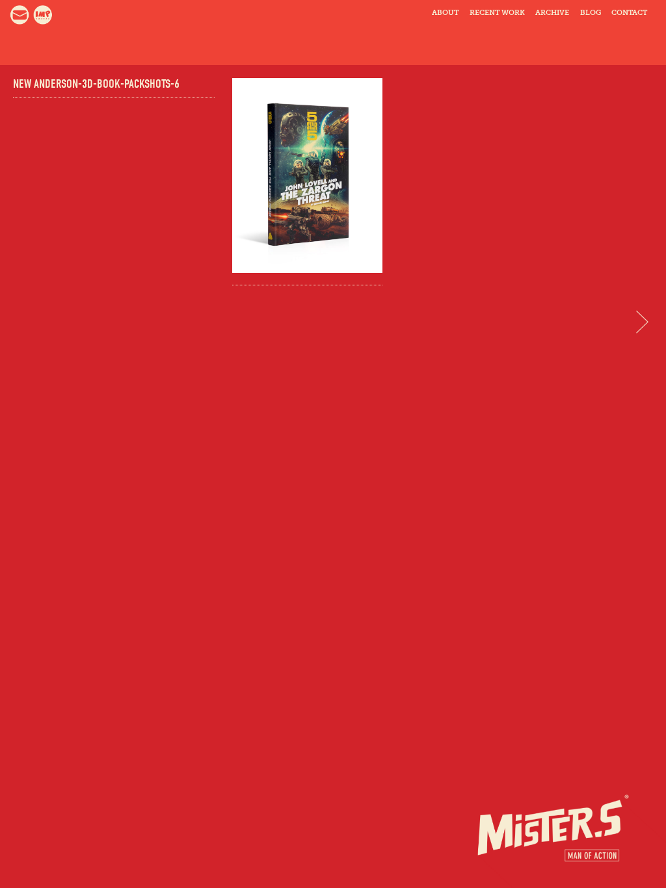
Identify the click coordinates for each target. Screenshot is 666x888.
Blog (590, 12)
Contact (629, 12)
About (445, 12)
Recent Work (497, 12)
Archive (552, 12)
